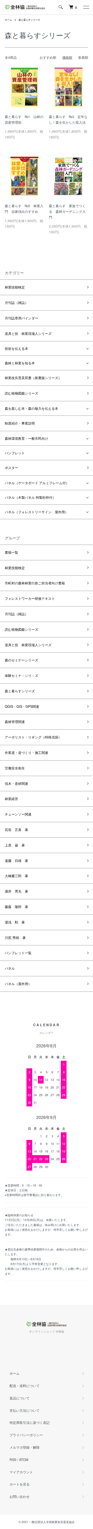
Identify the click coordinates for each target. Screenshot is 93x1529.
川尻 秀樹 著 (15, 937)
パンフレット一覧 (18, 952)
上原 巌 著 (15, 845)
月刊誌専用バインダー (21, 318)
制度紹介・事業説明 (20, 423)
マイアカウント (21, 1472)
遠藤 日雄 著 (16, 860)
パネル (10, 968)
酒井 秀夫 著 (16, 891)
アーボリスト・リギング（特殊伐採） (33, 737)
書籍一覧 (11, 552)
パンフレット (15, 452)
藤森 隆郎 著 (16, 906)
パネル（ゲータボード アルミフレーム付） (37, 482)
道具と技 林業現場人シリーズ (28, 333)
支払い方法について (25, 1410)
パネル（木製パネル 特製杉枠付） (30, 497)
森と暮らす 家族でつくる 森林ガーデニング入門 (67, 211)
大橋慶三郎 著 (16, 875)
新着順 (83, 57)
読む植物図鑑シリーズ (21, 393)
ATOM (23, 1459)
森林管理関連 (15, 721)
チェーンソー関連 (18, 814)
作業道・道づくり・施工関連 (26, 752)
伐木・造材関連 (16, 783)
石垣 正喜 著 (16, 829)
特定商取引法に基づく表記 (30, 1422)
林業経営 (11, 798)
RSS (13, 1459)
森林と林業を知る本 (20, 363)
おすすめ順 (48, 57)
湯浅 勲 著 (15, 922)
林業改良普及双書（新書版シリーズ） (33, 377)
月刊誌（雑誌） (16, 302)
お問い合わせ (20, 1496)
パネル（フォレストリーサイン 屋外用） (36, 511)
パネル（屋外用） (18, 983)
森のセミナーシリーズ (21, 660)
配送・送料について (25, 1385)
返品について (20, 1398)
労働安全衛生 (15, 768)
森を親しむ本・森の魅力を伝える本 (31, 408)
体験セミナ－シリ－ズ (21, 675)
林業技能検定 (15, 287)
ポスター (11, 467)
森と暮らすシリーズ (29, 19)
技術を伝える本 (16, 348)
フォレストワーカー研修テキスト (30, 598)
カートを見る (20, 1484)
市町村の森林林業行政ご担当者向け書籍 (35, 583)
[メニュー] (86, 7)
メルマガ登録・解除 (25, 1447)
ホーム (8, 19)
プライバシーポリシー (26, 1434)
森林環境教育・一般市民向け (26, 438)
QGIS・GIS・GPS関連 (22, 706)
